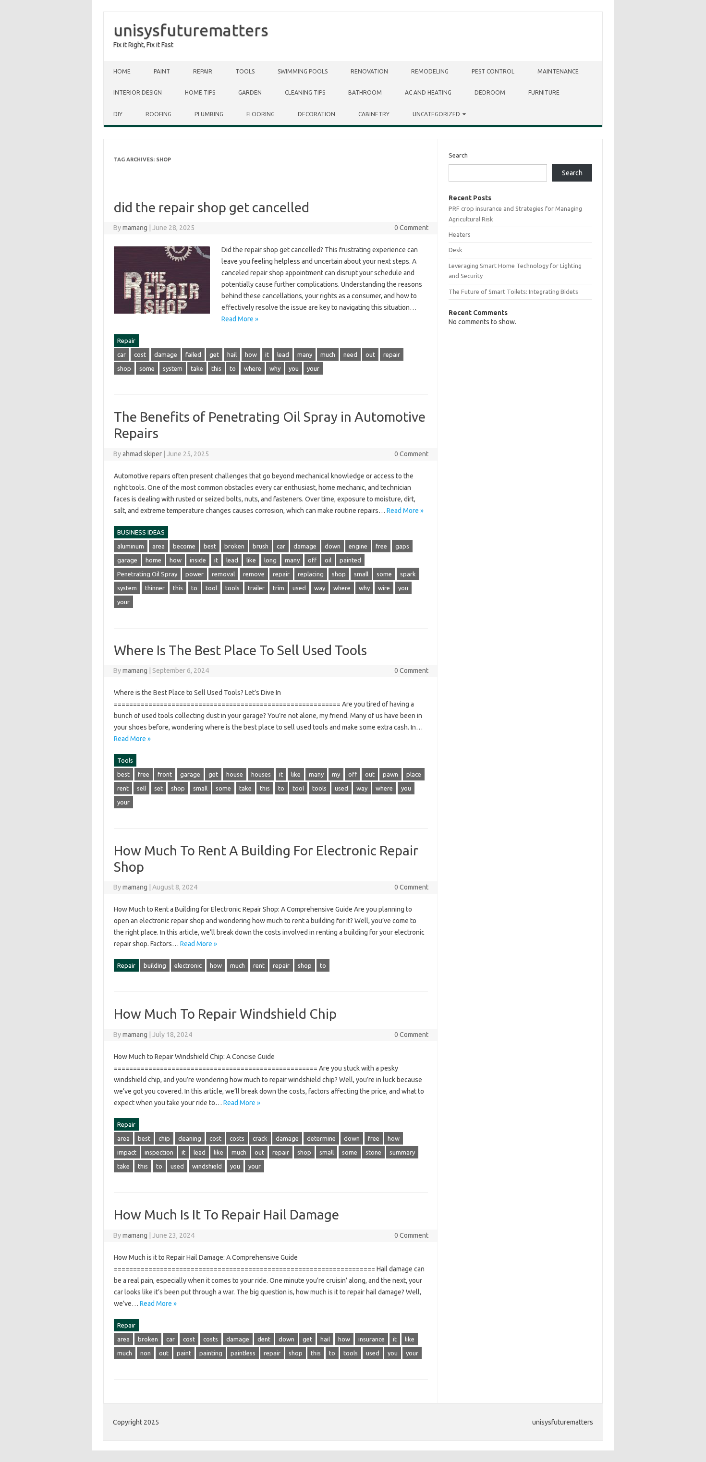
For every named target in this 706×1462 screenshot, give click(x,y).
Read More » (239, 319)
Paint (162, 71)
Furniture (544, 92)
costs (237, 1138)
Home (122, 71)
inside (198, 560)
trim (278, 588)
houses (261, 774)
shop (124, 368)
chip (164, 1138)
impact (126, 1152)
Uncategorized (436, 114)
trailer (256, 588)
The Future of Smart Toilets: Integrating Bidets (513, 291)
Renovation (369, 71)
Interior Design (137, 92)
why (274, 368)
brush (260, 546)
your (313, 368)
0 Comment (411, 227)
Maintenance (558, 71)
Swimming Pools (303, 71)
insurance (371, 1339)
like (251, 560)
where (252, 368)
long (270, 560)
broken (234, 546)
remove (254, 574)
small (361, 574)
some (147, 368)
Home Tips (200, 92)
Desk (455, 249)
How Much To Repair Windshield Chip (225, 1013)
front (165, 774)
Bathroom (365, 92)
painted (350, 560)
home (153, 560)
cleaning (189, 1138)
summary (402, 1152)
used (299, 588)
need (350, 354)
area (158, 546)
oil (328, 560)
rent (123, 788)
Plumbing (209, 114)
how (251, 354)
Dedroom (490, 92)
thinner (155, 588)
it (267, 354)
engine (358, 546)
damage (165, 354)
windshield (207, 1166)
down (333, 546)
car (121, 354)
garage (127, 560)
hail (232, 354)
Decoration (316, 114)
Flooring (260, 114)
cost (140, 354)
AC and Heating (428, 92)
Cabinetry (374, 114)
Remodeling (430, 71)
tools (232, 588)
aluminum (130, 546)
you (294, 368)
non (145, 1353)
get (214, 354)
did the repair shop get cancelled (211, 207)
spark (408, 574)
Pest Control (493, 71)
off (312, 560)
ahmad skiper (142, 454)
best (210, 546)
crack (260, 1138)
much (327, 354)
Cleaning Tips (305, 92)
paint (184, 1353)
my (336, 774)
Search (458, 155)
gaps (402, 546)
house (234, 774)
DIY (117, 114)
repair (391, 354)
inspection (159, 1152)
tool (211, 588)
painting (210, 1353)
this (216, 368)
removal (223, 574)
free (381, 546)
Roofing (158, 114)
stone (373, 1152)
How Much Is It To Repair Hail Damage (226, 1214)
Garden (250, 92)
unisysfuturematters (190, 30)
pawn (390, 774)
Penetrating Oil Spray (147, 574)
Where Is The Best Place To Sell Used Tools (240, 650)
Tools (245, 71)
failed (193, 354)
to (233, 368)
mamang (134, 227)
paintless (243, 1353)
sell (141, 788)
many (304, 354)
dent (263, 1339)
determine (321, 1138)
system (173, 368)
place (413, 774)
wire (384, 588)
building (155, 965)
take (197, 368)
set (158, 788)
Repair (202, 71)
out (370, 354)
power (194, 574)
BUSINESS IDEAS (141, 532)
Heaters (460, 234)
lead (283, 354)
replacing (311, 574)
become (184, 546)
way (319, 588)
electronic (188, 965)
